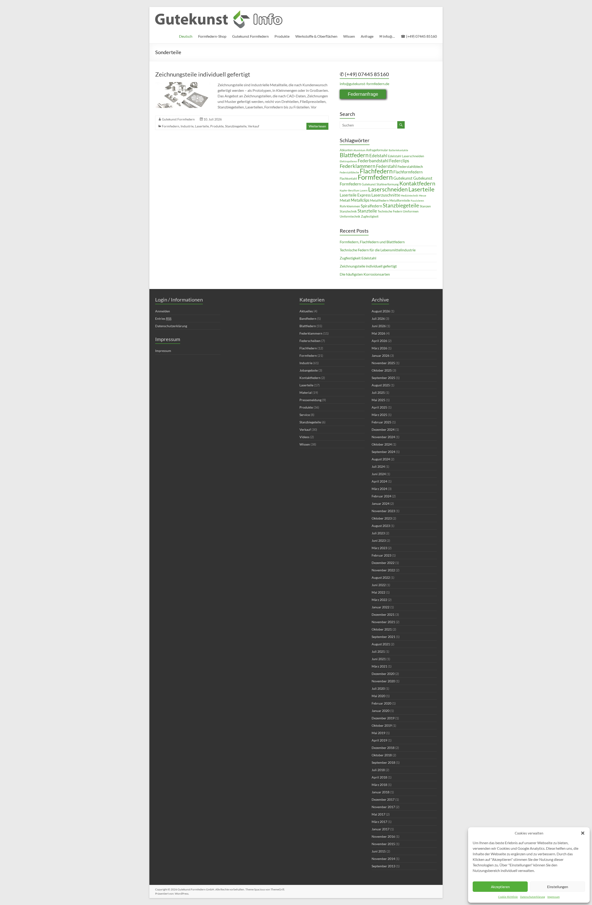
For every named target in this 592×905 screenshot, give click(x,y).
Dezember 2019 (383, 718)
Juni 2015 (379, 851)
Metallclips (360, 200)
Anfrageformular (377, 150)
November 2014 (383, 859)
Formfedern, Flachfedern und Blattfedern (372, 242)
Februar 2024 (381, 496)
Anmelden (162, 311)
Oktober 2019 (382, 725)
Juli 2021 (378, 651)
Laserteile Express (355, 195)
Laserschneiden (388, 189)
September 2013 (383, 866)
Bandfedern (307, 318)
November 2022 (383, 570)
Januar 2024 (380, 503)
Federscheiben (310, 341)
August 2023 (381, 526)
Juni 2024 (379, 474)
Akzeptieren (500, 887)
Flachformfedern (407, 172)
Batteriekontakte (398, 150)
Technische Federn (390, 211)
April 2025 (379, 407)
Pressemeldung (310, 400)
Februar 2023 (381, 555)
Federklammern (357, 166)
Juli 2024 (378, 466)
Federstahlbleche (349, 172)
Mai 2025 (378, 400)
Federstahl (386, 166)
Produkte (282, 36)
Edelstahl (378, 155)
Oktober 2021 (382, 629)
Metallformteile (399, 200)
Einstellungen (557, 887)
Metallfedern (379, 200)
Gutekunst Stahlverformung (380, 184)
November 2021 (383, 622)
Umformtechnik (350, 216)
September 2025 (383, 378)
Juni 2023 (379, 540)
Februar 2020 (381, 703)
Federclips (399, 160)
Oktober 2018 (382, 755)
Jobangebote (308, 370)
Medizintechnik (409, 195)
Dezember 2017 (383, 799)
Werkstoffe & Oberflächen (316, 36)
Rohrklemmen (350, 206)
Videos (304, 437)
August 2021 (381, 644)
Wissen (349, 36)
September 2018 (383, 762)
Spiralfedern (371, 206)
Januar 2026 (380, 355)
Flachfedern (376, 171)
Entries (163, 318)
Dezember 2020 (383, 674)
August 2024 (381, 459)
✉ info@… (387, 36)
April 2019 (379, 740)
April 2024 (379, 481)
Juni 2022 (379, 585)
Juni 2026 (379, 326)
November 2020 (383, 681)
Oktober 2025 (382, 370)
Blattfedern (354, 154)
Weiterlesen (317, 126)
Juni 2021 (379, 659)
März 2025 (379, 415)
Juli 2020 (378, 688)
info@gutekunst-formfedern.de (364, 83)
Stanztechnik (348, 211)
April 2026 (379, 341)
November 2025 (383, 363)
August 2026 (381, 311)
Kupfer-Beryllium (349, 190)
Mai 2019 (378, 733)
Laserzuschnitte (385, 195)
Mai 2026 (378, 333)
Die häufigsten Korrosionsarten (365, 274)
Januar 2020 (380, 711)
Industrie (187, 126)
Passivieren (417, 200)
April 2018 (379, 777)
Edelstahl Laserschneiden (406, 156)
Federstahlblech (410, 166)
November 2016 (383, 836)
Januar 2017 (380, 829)
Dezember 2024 (383, 429)
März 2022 (379, 600)
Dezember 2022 (383, 563)
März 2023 (379, 548)
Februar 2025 (381, 422)
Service (304, 415)
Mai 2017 (378, 814)
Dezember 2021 (383, 614)
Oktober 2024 (382, 444)
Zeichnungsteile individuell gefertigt (202, 74)
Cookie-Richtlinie (508, 896)
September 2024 (383, 452)
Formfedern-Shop (212, 36)
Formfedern (170, 126)
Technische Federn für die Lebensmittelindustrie (378, 250)
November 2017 (383, 807)
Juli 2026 (378, 318)
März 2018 (379, 785)
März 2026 (379, 348)
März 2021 (379, 666)
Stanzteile (367, 210)
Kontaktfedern (417, 183)
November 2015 (383, 844)
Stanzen (425, 206)
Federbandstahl (373, 160)
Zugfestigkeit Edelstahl (358, 258)
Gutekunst (403, 178)
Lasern (363, 190)
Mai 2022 (378, 592)
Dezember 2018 (383, 748)
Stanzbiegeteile (236, 126)
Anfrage (367, 36)
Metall (345, 200)
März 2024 (379, 489)
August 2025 (381, 385)
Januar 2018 (380, 792)
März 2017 (379, 822)
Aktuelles (306, 311)
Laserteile (202, 126)
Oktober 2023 (382, 518)
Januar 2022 (380, 607)
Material (305, 392)
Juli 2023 (378, 533)
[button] (582, 833)
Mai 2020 (378, 696)
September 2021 (383, 637)
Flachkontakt (348, 178)
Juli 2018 (378, 770)
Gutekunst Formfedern (250, 36)
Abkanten (346, 150)
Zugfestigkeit (370, 216)
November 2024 (383, 437)
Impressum (553, 896)
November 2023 (383, 511)
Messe (422, 195)
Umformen (411, 211)
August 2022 (381, 577)
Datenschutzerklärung (532, 896)
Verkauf (253, 126)
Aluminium (359, 150)
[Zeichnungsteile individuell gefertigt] (183, 84)
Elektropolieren (348, 161)
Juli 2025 (378, 392)
